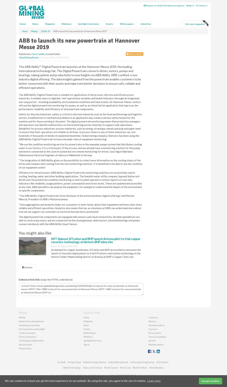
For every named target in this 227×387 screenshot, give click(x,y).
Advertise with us (156, 325)
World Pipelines (156, 367)
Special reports (25, 344)
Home (23, 23)
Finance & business (27, 336)
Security (152, 340)
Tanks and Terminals (92, 367)
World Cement (111, 367)
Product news (25, 348)
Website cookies (156, 344)
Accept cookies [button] (210, 381)
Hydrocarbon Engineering (142, 362)
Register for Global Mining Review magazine (165, 5)
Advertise (146, 23)
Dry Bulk (62, 362)
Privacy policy (154, 333)
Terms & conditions (157, 336)
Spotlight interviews (88, 23)
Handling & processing (29, 325)
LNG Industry (162, 362)
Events (109, 23)
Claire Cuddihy (38, 54)
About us (152, 321)
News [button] (35, 23)
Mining (22, 317)
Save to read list (135, 54)
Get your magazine (195, 24)
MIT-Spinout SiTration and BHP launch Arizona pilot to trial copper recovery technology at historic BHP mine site (95, 240)
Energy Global (74, 362)
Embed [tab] (28, 267)
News (86, 325)
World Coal (125, 367)
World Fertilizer (140, 367)
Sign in (191, 5)
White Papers (90, 333)
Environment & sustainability (32, 329)
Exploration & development (31, 321)
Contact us (202, 5)
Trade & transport (27, 333)
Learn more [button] (154, 381)
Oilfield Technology (71, 367)
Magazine (50, 23)
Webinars (66, 23)
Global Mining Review (29, 57)
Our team (152, 329)
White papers (127, 23)
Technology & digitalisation (31, 340)
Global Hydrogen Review (94, 362)
